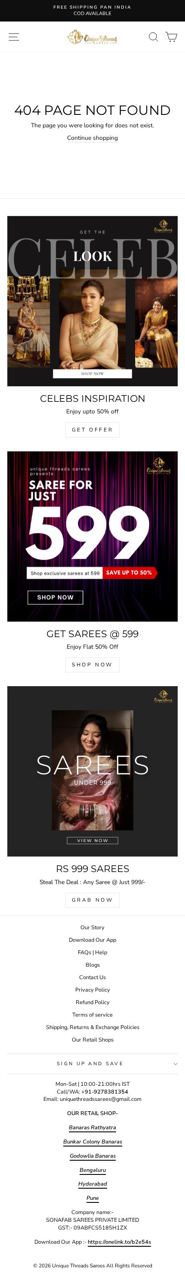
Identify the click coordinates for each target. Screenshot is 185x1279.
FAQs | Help (92, 952)
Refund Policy (93, 1002)
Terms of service (92, 1015)
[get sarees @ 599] (92, 536)
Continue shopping (92, 138)
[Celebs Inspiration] (92, 301)
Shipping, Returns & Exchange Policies (92, 1027)
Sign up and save (90, 1063)
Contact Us (92, 977)
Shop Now (92, 664)
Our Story (92, 927)
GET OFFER (92, 429)
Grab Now (93, 900)
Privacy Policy (92, 990)
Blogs (93, 965)
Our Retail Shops (93, 1040)
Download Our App (92, 940)
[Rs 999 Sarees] (92, 771)
